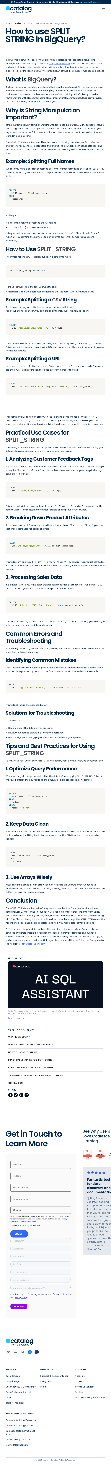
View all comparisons (17, 1444)
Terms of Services (84, 1386)
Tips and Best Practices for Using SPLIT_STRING (35, 1075)
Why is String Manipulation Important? (31, 1044)
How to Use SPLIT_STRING (22, 1052)
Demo (9, 1397)
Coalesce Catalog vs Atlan (20, 1425)
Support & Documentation (54, 1376)
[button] (102, 9)
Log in (43, 1386)
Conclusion (15, 1083)
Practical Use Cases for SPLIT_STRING (30, 1060)
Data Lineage (12, 1381)
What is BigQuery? (19, 1036)
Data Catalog (13, 1376)
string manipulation (59, 63)
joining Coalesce (91, 2)
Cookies (79, 1392)
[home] (19, 9)
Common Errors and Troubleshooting (31, 1067)
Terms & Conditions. (28, 1222)
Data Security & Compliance (21, 1386)
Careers (79, 1381)
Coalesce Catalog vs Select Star (20, 1432)
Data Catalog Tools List (18, 1439)
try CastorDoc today (33, 943)
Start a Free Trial (15, 1402)
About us (80, 1376)
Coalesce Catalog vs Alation (21, 1420)
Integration (46, 1381)
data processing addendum (90, 1397)
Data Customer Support (18, 1392)
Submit (19, 1234)
